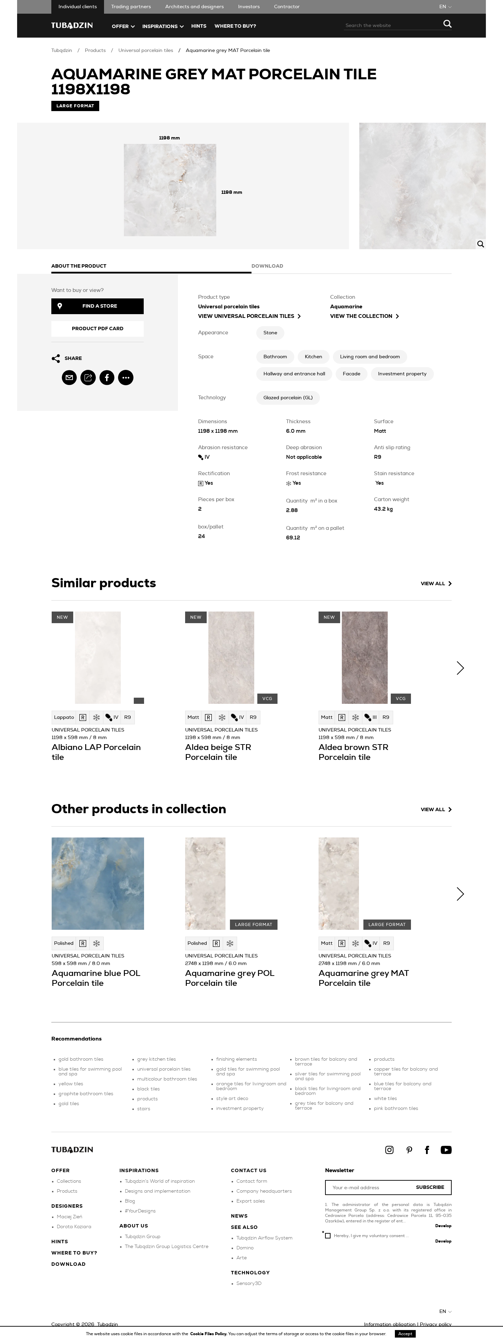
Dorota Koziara (74, 1226)
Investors (249, 6)
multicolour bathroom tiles (167, 1079)
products (147, 1099)
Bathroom (275, 356)
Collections (69, 1181)
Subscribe (430, 1187)
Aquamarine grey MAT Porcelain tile (228, 50)
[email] (69, 377)
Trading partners (131, 6)
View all (433, 583)
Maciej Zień (69, 1217)
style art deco (232, 1098)
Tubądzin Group (142, 1236)
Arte (241, 1258)
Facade (351, 374)
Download (68, 1264)
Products (95, 50)
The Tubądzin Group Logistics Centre (166, 1246)
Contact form (251, 1181)
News (239, 1216)
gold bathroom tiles (81, 1059)
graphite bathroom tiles (86, 1093)
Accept (405, 1334)
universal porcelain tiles (164, 1069)
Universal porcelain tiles (145, 50)
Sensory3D (248, 1283)
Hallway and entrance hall (294, 374)
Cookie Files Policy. (209, 1334)
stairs (143, 1109)
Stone (270, 333)
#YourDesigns (140, 1211)
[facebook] (107, 377)
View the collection (361, 316)
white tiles (385, 1098)
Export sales (250, 1201)
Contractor (287, 6)
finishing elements (236, 1059)
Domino (245, 1248)
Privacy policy (436, 1324)
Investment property (402, 374)
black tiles (148, 1089)
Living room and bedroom (370, 356)
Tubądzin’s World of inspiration (160, 1181)
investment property (240, 1108)
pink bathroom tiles (396, 1108)
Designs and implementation (157, 1191)
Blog (130, 1201)
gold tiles (69, 1103)
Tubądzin (61, 50)
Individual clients (78, 6)
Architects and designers (194, 6)
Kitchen (313, 356)
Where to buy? (235, 26)
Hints (198, 26)
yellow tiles (71, 1084)
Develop (443, 1226)
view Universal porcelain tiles (246, 316)
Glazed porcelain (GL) (288, 397)
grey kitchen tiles (156, 1059)
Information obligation (390, 1324)
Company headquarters (264, 1191)
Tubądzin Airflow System (264, 1238)
